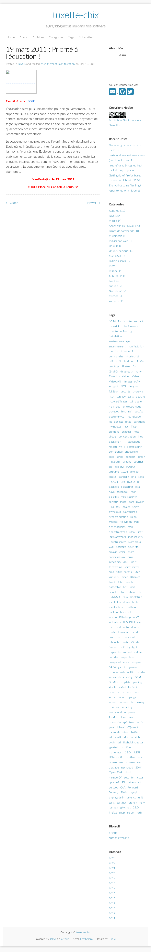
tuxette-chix (75, 15)
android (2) (115, 286)
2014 (112, 903)
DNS (131, 396)
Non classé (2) (117, 291)
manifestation (66, 64)
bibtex (136, 602)
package (121, 547)
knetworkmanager (120, 341)
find (126, 361)
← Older (12, 202)
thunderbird (128, 351)
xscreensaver (133, 762)
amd (111, 572)
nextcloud (127, 767)
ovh (119, 637)
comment (129, 637)
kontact (138, 321)
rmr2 (136, 617)
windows (115, 426)
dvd (111, 627)
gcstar (139, 777)
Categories (56, 37)
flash (135, 366)
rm (132, 361)
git (110, 421)
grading (137, 682)
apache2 (114, 782)
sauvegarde (130, 512)
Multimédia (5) (117, 236)
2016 (112, 893)
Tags (71, 37)
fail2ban (114, 391)
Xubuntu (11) (117, 276)
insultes (115, 507)
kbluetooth (126, 371)
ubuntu (113, 331)
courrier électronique (128, 406)
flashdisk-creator (133, 742)
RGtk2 (131, 482)
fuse (131, 722)
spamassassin (117, 557)
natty (138, 371)
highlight (132, 647)
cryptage (114, 366)
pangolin (124, 477)
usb (122, 672)
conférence (115, 451)
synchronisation (118, 517)
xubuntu (114, 577)
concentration (127, 436)
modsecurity (135, 537)
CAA (122, 787)
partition (126, 747)
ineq (140, 436)
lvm (119, 692)
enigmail (126, 431)
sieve (141, 477)
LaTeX (112, 582)
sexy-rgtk (133, 547)
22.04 (136, 807)
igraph (141, 457)
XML (126, 562)
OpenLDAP (115, 772)
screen (113, 617)
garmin (122, 667)
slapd (128, 772)
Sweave (113, 647)
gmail (112, 727)
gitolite (134, 471)
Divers (22, 64)
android (127, 652)
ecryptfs (114, 386)
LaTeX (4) (114, 281)
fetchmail (126, 411)
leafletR (132, 687)
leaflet (122, 687)
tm (112, 707)
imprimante (125, 321)
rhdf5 (141, 592)
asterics (131, 797)
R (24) (112, 266)
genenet (130, 457)
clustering (127, 486)
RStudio (135, 642)
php (133, 477)
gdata (127, 682)
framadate (124, 632)
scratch (135, 737)
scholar (124, 702)
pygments (115, 652)
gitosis (112, 477)
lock (139, 757)
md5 (136, 522)
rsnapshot (115, 662)
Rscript (113, 717)
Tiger (134, 426)
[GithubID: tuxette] (122, 93)
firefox (113, 812)
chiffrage (114, 431)
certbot (113, 787)
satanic (128, 572)
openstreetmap (118, 532)
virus (130, 557)
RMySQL (115, 597)
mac (126, 426)
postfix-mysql (117, 416)
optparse (129, 712)
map (130, 527)
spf (125, 722)
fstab (128, 421)
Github (65, 939)
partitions (139, 421)
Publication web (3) (120, 241)
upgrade (114, 767)
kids (126, 737)
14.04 (112, 667)
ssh (112, 396)
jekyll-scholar (116, 607)
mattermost (115, 752)
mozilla (114, 351)
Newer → (93, 202)
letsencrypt (134, 782)
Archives (38, 37)
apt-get (118, 421)
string (120, 457)
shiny (135, 507)
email (122, 552)
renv (142, 802)
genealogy (115, 562)
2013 (112, 908)
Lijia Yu (113, 939)
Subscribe (85, 37)
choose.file (131, 451)
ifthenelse (114, 642)
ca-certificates (118, 401)
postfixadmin (135, 447)
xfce (137, 572)
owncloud (115, 512)
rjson (133, 492)
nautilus (130, 757)
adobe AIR (115, 737)
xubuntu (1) (116, 301)
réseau (113, 447)
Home (10, 37)
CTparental (133, 727)
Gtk (123, 482)
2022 (112, 863)
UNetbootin (116, 757)
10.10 (112, 321)
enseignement (49, 64)
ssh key (121, 396)
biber (125, 577)
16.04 (134, 732)
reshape (131, 592)
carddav (114, 657)
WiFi (122, 447)
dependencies (117, 527)
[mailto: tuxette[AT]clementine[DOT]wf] (112, 93)
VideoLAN (115, 381)
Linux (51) (115, 246)
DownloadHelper (119, 376)
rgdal (132, 532)
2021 (112, 868)
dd (119, 742)
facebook (122, 492)
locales (126, 507)
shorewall (138, 391)
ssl (131, 401)
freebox (113, 522)
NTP (123, 386)
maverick (114, 326)
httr (125, 587)
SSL (124, 782)
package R (115, 441)
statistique (134, 441)
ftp (137, 612)
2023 (112, 858)
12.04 (124, 471)
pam (131, 502)
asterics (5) (115, 296)
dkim (122, 717)
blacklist (114, 496)
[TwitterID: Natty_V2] (130, 93)
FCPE (31, 101)
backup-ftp (126, 612)
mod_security (129, 496)
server (130, 812)
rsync (126, 662)
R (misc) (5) (115, 271)
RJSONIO (129, 622)
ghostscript (132, 356)
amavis (113, 552)
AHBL (130, 672)
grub (133, 331)
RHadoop (125, 617)
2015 (112, 898)
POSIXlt (130, 467)
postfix (138, 411)
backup (113, 612)
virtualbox (115, 622)
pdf (111, 361)
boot (112, 692)
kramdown (123, 602)
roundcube (134, 416)
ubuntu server (117, 542)
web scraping (124, 707)
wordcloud (115, 712)
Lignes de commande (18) (124, 231)
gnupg (114, 807)
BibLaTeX (135, 577)
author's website (119, 838)
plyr (122, 592)
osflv (137, 381)
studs (136, 632)
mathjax (131, 607)
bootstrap (136, 597)
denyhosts (135, 386)
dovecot (114, 411)
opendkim (115, 722)
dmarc (131, 717)
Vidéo (135, 376)
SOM (138, 677)
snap (122, 812)
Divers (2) (115, 216)
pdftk (118, 361)
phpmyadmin (116, 797)
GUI (111, 547)
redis (140, 812)
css (139, 622)
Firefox (126, 366)
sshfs (140, 722)
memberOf (115, 777)
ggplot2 (119, 467)
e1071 (114, 482)
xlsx (125, 597)
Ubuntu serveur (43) (121, 251)
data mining (126, 677)
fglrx (119, 572)
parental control (118, 732)
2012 (112, 913)
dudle (112, 632)
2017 (112, 888)
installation (115, 336)
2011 (112, 918)
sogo (124, 657)
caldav (138, 652)
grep (111, 457)
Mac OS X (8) (117, 256)
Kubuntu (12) (117, 211)
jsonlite (113, 592)
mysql (133, 792)
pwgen (140, 502)
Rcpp (133, 517)
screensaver (116, 762)
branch (133, 802)
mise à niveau (130, 326)
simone (127, 461)
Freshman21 (87, 939)
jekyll (112, 602)
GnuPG (113, 371)
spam (131, 552)
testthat (121, 802)
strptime (114, 471)
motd (123, 502)
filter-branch (125, 582)
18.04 (128, 752)
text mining (137, 702)
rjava (112, 492)
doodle (135, 627)
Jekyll (53, 939)
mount (122, 697)
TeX (122, 647)
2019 (112, 878)
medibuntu (122, 627)
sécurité (125, 391)
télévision (126, 522)
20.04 (138, 767)
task (131, 657)
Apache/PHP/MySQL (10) (124, 226)
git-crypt (125, 807)
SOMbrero (115, 682)
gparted (113, 747)
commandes (116, 356)
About (23, 37)
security (129, 777)
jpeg (132, 587)
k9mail (121, 727)
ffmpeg (127, 381)
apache (140, 396)
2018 (112, 883)
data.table (115, 587)
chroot (127, 692)
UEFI (137, 752)
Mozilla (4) (115, 221)
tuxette (113, 833)
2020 (112, 873)
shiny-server (131, 567)
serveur (113, 502)
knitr (125, 642)
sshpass (136, 662)
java (137, 486)
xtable (112, 687)
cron (111, 637)
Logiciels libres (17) (120, 261)
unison (124, 331)
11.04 (140, 361)
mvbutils (115, 461)
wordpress (134, 542)
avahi (112, 742)
